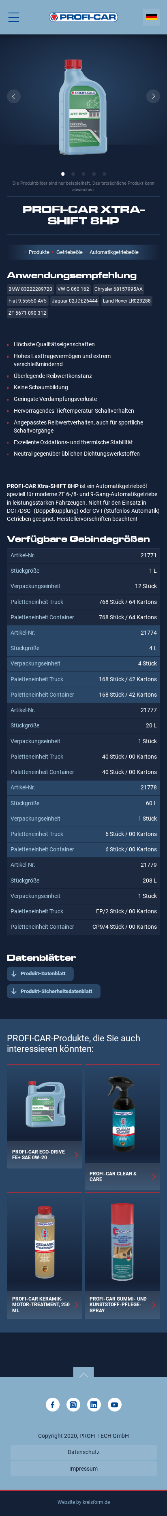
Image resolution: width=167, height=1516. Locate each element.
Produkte (39, 252)
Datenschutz (84, 1452)
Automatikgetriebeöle (114, 252)
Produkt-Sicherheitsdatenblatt (56, 991)
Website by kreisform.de (84, 1502)
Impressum (83, 1468)
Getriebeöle (69, 252)
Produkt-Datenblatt (43, 973)
